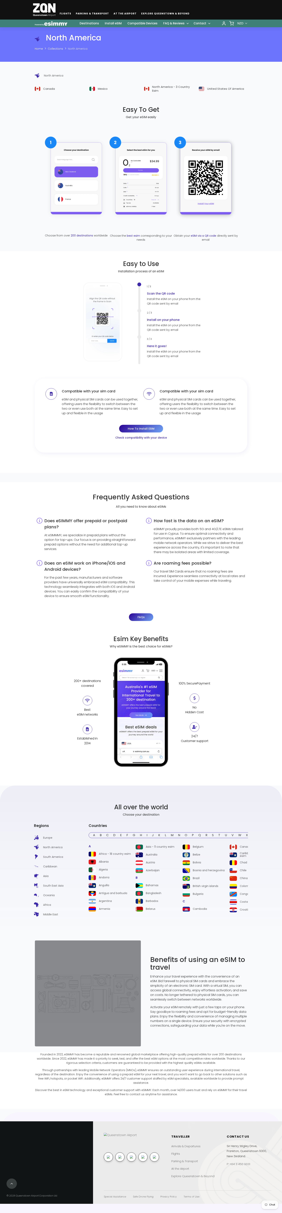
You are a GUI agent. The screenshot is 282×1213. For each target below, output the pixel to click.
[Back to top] (12, 1183)
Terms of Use (191, 1196)
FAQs (141, 617)
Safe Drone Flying (143, 1196)
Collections (55, 49)
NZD (240, 23)
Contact (200, 23)
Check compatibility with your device (141, 438)
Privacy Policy (168, 1196)
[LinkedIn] (131, 1157)
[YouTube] (143, 1157)
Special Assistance (115, 1196)
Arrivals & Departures (185, 1146)
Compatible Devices (142, 23)
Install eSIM (113, 23)
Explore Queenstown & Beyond (165, 13)
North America (77, 49)
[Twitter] (154, 1157)
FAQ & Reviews (174, 23)
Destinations (89, 23)
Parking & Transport (92, 13)
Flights (65, 13)
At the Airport (125, 13)
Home (39, 49)
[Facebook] (108, 1157)
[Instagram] (120, 1157)
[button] (117, 319)
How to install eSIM (141, 429)
